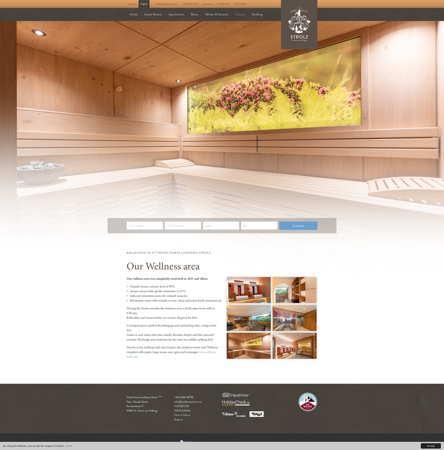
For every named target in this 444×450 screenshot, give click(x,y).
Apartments (176, 14)
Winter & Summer (217, 14)
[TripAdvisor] (236, 394)
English (144, 4)
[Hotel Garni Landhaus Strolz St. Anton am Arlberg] (299, 24)
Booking (257, 14)
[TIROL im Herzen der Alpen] (257, 414)
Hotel (134, 14)
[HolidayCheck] (236, 403)
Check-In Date (136, 226)
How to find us (182, 415)
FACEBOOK (223, 4)
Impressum (207, 4)
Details (69, 445)
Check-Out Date (175, 226)
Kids (245, 226)
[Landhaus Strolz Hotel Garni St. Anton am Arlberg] (249, 290)
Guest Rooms (153, 14)
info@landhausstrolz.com (167, 4)
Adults (208, 226)
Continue (298, 225)
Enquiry (240, 14)
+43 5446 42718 (190, 4)
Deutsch (132, 4)
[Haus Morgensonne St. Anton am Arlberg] (307, 402)
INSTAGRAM (240, 4)
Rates (194, 14)
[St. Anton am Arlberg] (233, 414)
